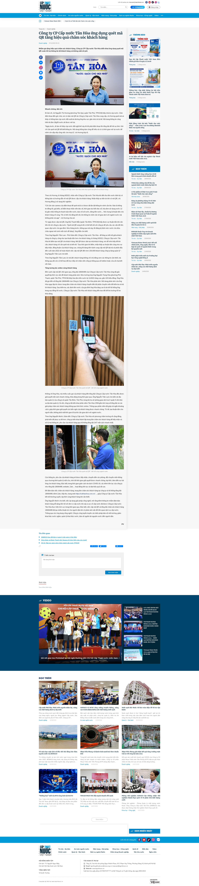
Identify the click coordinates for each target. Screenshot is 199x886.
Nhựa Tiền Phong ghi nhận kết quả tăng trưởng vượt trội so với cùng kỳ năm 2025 (141, 753)
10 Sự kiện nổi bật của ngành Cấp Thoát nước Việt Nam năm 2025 (144, 158)
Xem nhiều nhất (143, 831)
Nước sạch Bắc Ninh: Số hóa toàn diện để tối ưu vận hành (141, 709)
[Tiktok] (149, 840)
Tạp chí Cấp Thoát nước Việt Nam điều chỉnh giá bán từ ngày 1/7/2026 (144, 60)
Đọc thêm (141, 169)
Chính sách (62, 15)
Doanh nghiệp (51, 29)
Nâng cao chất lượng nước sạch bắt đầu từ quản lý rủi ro (143, 224)
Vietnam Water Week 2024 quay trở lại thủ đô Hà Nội (150, 652)
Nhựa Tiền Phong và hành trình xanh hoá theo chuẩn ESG (99, 753)
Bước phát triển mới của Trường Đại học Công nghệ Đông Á (144, 257)
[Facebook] (146, 2)
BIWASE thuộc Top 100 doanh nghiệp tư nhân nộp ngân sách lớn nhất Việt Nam (143, 234)
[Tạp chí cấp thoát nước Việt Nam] (45, 6)
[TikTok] (153, 2)
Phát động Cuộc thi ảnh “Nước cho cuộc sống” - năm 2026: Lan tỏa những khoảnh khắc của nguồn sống (144, 126)
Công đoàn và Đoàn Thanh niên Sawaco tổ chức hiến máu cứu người (64, 540)
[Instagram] (156, 2)
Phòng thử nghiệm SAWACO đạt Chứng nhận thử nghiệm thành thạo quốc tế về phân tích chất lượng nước (141, 798)
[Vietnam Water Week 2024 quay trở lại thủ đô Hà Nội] (133, 655)
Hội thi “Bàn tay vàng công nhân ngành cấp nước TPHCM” (60, 543)
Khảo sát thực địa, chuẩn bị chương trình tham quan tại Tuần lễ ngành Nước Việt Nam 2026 (144, 214)
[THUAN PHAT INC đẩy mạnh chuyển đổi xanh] (99, 781)
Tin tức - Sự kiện (50, 15)
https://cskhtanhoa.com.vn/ (85, 494)
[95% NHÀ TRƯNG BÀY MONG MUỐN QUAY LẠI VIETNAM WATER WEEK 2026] (133, 612)
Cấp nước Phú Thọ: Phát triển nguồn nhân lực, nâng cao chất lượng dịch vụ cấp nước (144, 267)
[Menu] (161, 15)
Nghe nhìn (153, 852)
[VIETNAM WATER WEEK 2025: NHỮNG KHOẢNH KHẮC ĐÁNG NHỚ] (133, 626)
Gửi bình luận (113, 572)
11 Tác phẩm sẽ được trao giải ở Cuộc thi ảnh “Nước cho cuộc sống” (144, 193)
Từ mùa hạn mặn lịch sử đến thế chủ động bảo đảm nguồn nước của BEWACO (58, 753)
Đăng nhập (154, 7)
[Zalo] (159, 2)
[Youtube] (149, 2)
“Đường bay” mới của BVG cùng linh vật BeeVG (56, 796)
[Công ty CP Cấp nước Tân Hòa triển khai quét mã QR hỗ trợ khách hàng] (84, 161)
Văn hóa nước (135, 196)
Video (157, 15)
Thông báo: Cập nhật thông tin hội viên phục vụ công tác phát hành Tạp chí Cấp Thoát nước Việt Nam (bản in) (144, 92)
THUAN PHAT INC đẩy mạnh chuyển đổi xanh (96, 796)
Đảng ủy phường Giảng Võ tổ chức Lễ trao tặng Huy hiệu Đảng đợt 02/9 (143, 203)
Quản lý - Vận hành (92, 15)
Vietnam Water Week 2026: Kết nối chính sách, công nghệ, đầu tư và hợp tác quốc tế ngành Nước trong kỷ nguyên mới (144, 246)
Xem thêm (99, 819)
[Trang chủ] (41, 15)
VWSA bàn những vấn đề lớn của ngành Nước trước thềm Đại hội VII (144, 184)
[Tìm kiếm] (126, 7)
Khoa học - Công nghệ (144, 15)
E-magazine (139, 7)
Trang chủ (42, 29)
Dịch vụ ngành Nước (126, 15)
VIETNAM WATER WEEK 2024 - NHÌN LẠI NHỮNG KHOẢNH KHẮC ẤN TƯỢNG (151, 639)
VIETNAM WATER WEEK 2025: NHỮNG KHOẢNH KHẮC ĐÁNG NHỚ (151, 625)
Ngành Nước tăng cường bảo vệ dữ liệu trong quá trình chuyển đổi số (143, 175)
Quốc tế (135, 849)
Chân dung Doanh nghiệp (119, 852)
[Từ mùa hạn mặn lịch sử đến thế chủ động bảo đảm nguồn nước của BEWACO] (58, 737)
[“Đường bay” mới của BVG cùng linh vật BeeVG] (58, 781)
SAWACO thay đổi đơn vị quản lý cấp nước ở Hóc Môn (59, 537)
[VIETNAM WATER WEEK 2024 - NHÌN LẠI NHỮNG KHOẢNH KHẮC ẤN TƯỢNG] (133, 641)
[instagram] (153, 840)
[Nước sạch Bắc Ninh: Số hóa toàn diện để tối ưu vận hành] (141, 693)
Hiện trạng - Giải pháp (109, 15)
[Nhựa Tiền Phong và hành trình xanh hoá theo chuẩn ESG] (99, 737)
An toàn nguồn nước (75, 15)
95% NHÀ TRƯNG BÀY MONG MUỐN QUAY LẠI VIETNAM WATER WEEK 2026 (151, 611)
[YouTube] (144, 840)
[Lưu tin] (41, 73)
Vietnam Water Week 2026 (52, 21)
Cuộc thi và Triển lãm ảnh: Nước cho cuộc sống (79, 21)
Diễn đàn (131, 162)
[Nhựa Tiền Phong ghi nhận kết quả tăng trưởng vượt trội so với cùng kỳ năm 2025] (141, 737)
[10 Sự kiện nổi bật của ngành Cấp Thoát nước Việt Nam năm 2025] (144, 144)
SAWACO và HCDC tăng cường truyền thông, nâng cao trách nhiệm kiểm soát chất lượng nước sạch (99, 709)
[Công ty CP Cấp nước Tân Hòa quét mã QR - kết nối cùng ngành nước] (84, 341)
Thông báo (139, 35)
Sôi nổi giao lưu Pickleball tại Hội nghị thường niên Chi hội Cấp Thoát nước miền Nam (79, 658)
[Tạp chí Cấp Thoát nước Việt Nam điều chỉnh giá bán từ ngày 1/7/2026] (144, 47)
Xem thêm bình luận (45, 587)
